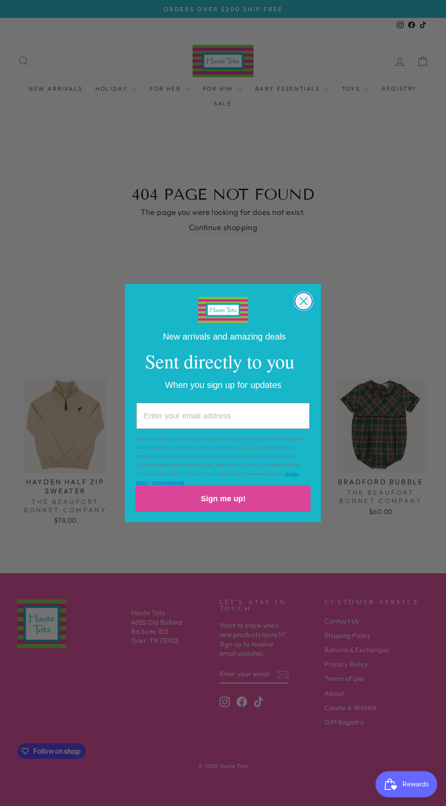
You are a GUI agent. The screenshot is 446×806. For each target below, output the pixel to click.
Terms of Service (168, 482)
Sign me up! (223, 498)
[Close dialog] (303, 301)
